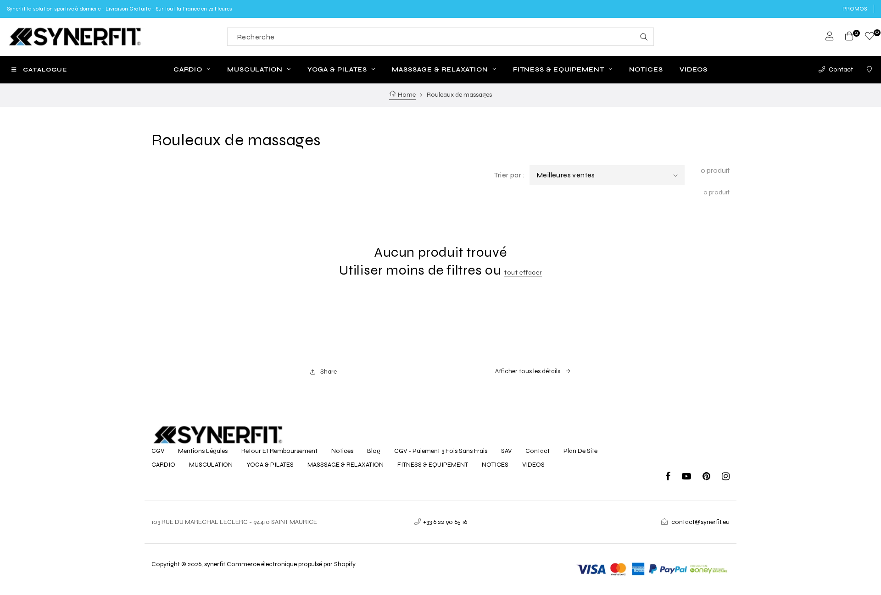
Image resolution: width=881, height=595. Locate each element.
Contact (841, 69)
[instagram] (726, 477)
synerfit (214, 564)
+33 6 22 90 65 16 (445, 522)
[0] (869, 37)
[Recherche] (644, 37)
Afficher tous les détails (527, 371)
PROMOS (854, 9)
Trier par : (509, 175)
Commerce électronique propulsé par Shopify (291, 564)
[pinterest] (712, 477)
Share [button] (328, 371)
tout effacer (523, 272)
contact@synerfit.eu (700, 522)
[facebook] (673, 477)
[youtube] (692, 477)
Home (406, 95)
